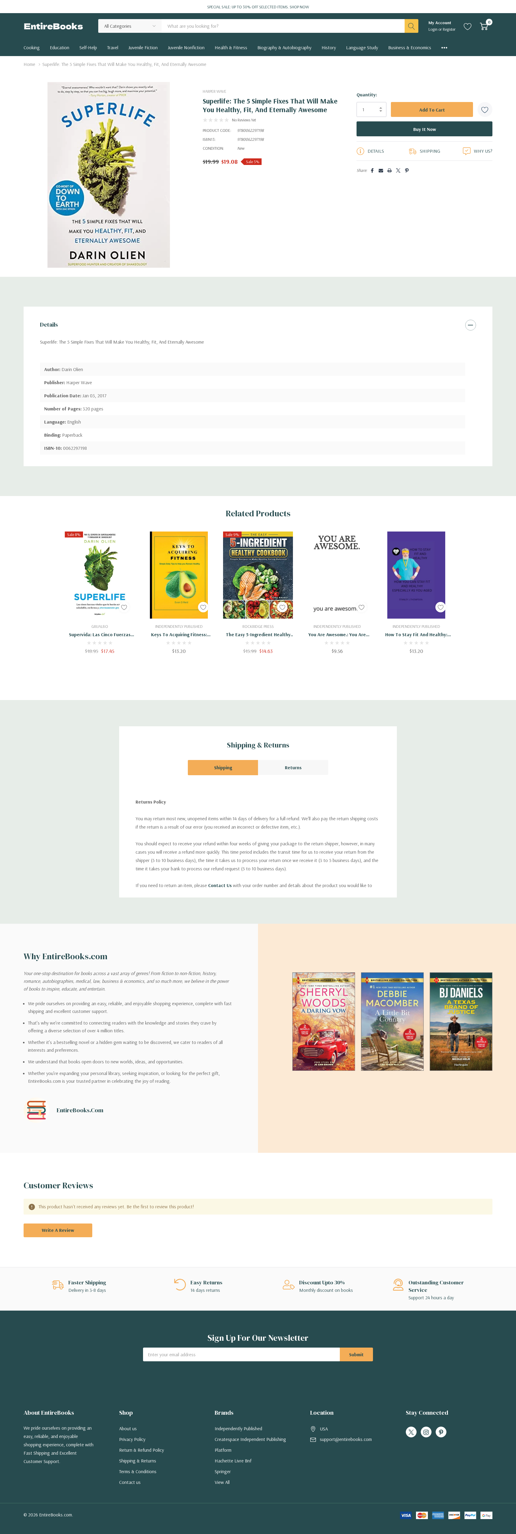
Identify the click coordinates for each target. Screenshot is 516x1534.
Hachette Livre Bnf (233, 1461)
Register (449, 29)
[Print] (389, 170)
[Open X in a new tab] (411, 1432)
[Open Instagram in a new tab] (426, 1432)
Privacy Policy (132, 1439)
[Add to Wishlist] (484, 109)
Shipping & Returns (137, 1461)
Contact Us (220, 885)
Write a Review (58, 1230)
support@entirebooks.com (346, 1439)
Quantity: (367, 95)
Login (433, 29)
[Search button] (411, 26)
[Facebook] (372, 170)
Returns (293, 767)
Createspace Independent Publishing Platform (250, 1444)
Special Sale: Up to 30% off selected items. (258, 7)
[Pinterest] (407, 170)
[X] (398, 170)
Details (49, 324)
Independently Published (238, 1428)
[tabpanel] (99, 593)
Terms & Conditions (137, 1471)
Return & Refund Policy (141, 1450)
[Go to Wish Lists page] (468, 25)
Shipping (223, 767)
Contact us (130, 1482)
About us (128, 1428)
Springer (223, 1471)
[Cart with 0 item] (484, 25)
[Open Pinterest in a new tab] (441, 1432)
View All (222, 1482)
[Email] (381, 170)
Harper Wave (214, 91)
